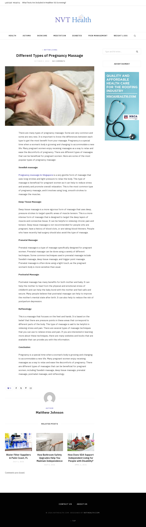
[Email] (8, 164)
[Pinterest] (8, 157)
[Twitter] (8, 149)
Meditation (59, 36)
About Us (82, 504)
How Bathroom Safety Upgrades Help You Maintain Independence (50, 457)
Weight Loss (121, 36)
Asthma (27, 36)
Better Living (50, 50)
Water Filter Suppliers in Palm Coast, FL (18, 456)
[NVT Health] (73, 19)
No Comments (58, 61)
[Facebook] (8, 142)
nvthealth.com (92, 513)
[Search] (134, 35)
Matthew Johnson (49, 412)
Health (12, 36)
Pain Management (98, 36)
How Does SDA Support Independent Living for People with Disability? (81, 457)
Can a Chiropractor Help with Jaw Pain (38, 3)
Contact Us (65, 504)
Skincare (42, 36)
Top (74, 521)
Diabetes (77, 36)
